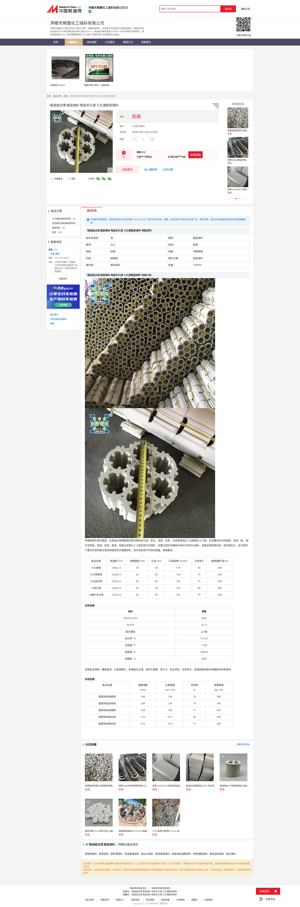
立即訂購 (167, 169)
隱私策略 (150, 899)
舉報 (73, 178)
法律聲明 (180, 899)
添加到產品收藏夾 (58, 319)
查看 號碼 (55, 253)
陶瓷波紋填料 (217, 853)
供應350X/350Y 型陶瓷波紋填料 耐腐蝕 (245, 189)
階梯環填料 (91, 853)
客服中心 (120, 899)
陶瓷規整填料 (200, 853)
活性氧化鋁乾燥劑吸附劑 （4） (66, 223)
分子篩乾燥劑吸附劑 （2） (64, 218)
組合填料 (231, 853)
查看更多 (63, 278)
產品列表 (57, 96)
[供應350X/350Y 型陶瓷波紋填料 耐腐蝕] (237, 176)
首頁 (49, 96)
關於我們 (90, 899)
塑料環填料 (117, 853)
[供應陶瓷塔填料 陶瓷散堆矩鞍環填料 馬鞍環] (237, 117)
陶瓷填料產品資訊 (138, 888)
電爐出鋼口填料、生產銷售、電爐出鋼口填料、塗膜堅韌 (110, 85)
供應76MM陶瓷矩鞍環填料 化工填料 (244, 160)
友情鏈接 (208, 899)
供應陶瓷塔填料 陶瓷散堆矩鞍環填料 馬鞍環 (247, 130)
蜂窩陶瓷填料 (162, 853)
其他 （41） (57, 232)
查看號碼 (195, 154)
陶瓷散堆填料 (132, 853)
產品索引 (54, 314)
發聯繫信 (127, 169)
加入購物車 (150, 169)
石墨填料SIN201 (57, 85)
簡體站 (194, 899)
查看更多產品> (243, 744)
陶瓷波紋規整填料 (181, 853)
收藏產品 (58, 178)
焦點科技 (154, 903)
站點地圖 (135, 899)
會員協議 (165, 899)
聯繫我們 (105, 899)
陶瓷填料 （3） (59, 227)
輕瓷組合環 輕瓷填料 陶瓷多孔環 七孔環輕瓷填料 (154, 891)
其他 (66, 96)
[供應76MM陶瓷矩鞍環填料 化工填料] (237, 147)
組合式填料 (147, 853)
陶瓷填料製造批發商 (161, 888)
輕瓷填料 (104, 853)
